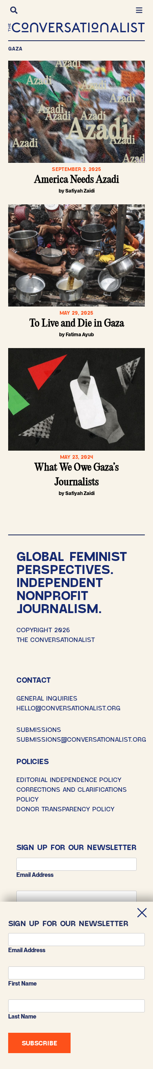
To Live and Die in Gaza (76, 323)
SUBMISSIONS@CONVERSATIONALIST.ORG (81, 739)
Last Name (22, 1016)
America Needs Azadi (76, 180)
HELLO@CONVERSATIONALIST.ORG (68, 708)
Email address (34, 875)
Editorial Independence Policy (69, 779)
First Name (22, 983)
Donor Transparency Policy (65, 809)
